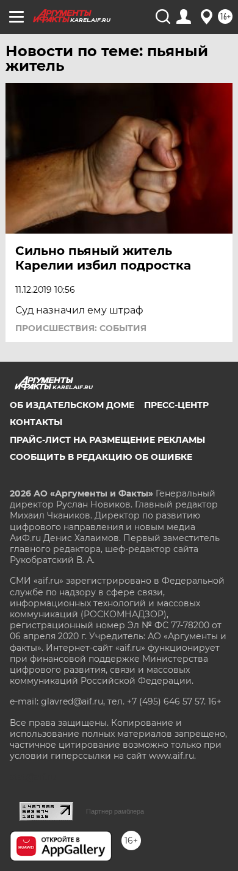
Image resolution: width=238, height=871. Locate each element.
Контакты (36, 422)
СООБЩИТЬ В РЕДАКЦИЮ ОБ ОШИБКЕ (101, 456)
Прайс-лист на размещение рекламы (107, 439)
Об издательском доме (72, 405)
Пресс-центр (176, 405)
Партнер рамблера (115, 811)
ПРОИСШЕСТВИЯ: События (80, 328)
